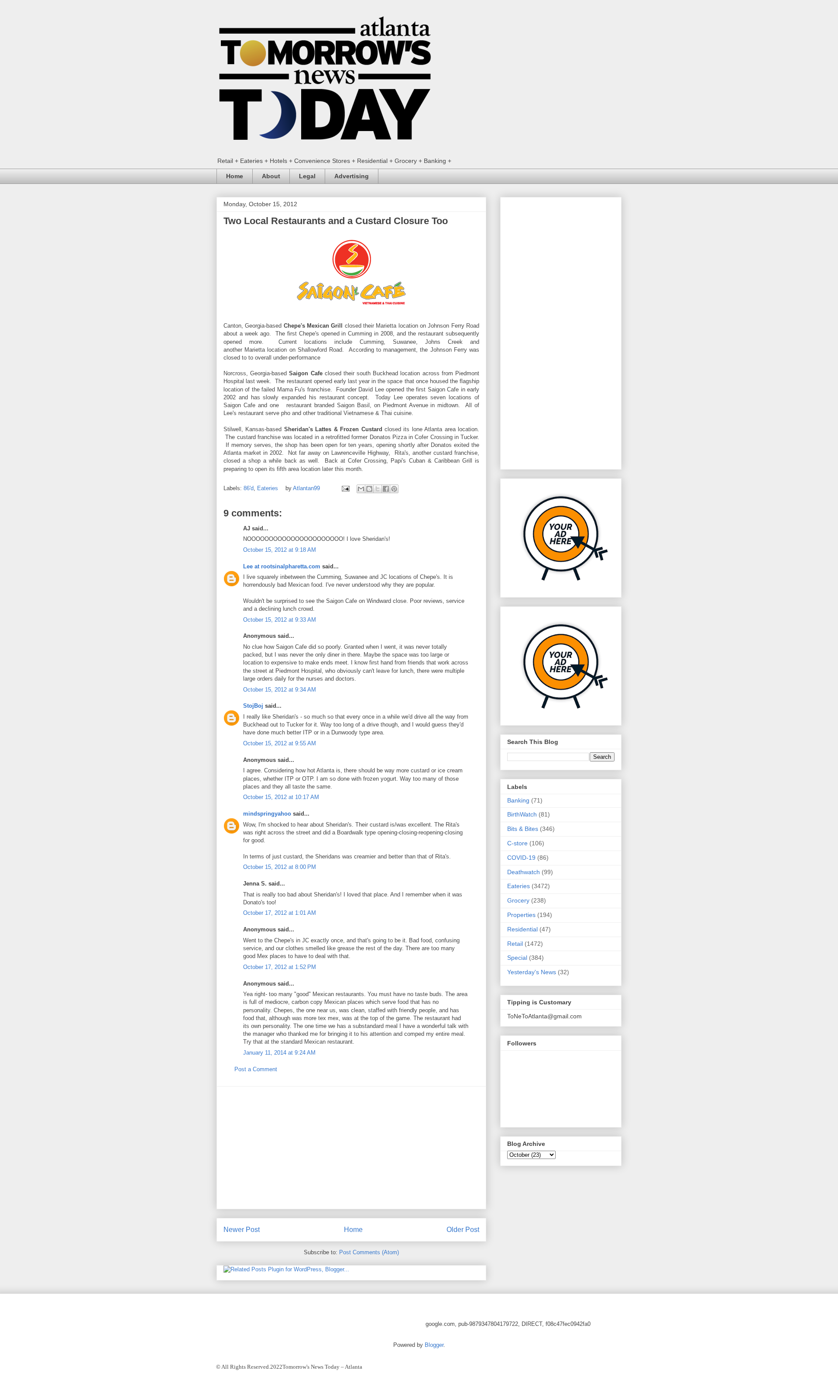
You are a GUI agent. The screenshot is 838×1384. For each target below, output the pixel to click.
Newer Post (241, 1229)
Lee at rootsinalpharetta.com (281, 566)
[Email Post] (345, 488)
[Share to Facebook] (385, 488)
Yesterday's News (531, 972)
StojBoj (253, 705)
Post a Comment (255, 1069)
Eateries (267, 488)
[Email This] (361, 488)
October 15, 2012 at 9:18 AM (279, 550)
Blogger (434, 1345)
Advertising (351, 176)
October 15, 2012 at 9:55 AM (279, 743)
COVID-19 (521, 857)
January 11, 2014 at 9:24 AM (279, 1052)
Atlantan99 (307, 488)
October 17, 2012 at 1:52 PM (279, 967)
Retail (515, 943)
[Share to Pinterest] (394, 488)
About (271, 176)
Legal (307, 176)
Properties (521, 914)
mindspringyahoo (267, 813)
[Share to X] (377, 488)
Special (517, 957)
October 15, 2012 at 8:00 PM (279, 867)
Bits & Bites (522, 828)
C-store (517, 843)
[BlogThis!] (369, 488)
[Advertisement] (351, 1147)
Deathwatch (523, 871)
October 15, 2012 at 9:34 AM (279, 689)
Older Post (462, 1229)
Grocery (518, 900)
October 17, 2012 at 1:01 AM (279, 913)
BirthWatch (522, 814)
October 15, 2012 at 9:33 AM (279, 619)
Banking (518, 800)
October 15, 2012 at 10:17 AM (281, 797)
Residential (522, 929)
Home (234, 176)
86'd (249, 488)
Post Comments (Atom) (369, 1252)
